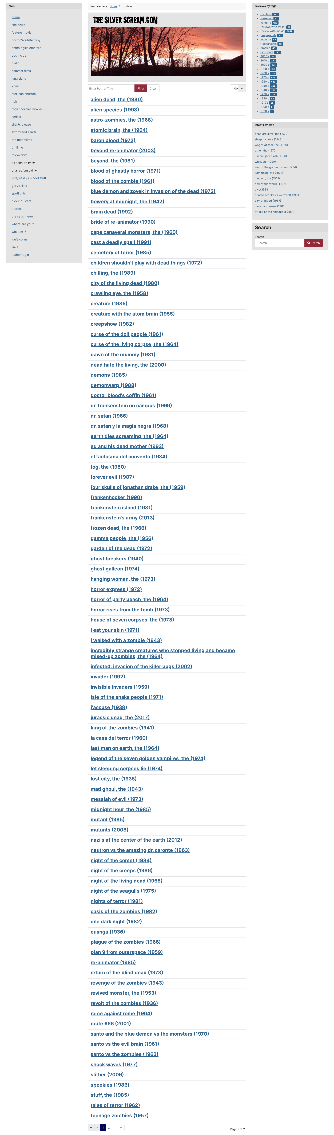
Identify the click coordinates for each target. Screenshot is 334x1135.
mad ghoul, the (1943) (117, 789)
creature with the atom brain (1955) (133, 314)
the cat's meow (22, 216)
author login (20, 254)
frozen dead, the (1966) (118, 528)
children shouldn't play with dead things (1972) (146, 263)
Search (259, 237)
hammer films (21, 71)
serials (16, 117)
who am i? (19, 232)
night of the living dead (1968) (127, 881)
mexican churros (24, 94)
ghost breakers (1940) (117, 559)
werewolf (266, 18)
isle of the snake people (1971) (127, 697)
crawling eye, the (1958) (119, 293)
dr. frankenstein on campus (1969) (131, 406)
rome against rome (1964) (121, 1013)
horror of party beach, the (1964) (129, 599)
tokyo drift (19, 155)
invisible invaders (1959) (120, 687)
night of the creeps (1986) (122, 870)
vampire (265, 22)
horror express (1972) (116, 589)
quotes (17, 209)
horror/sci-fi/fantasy (26, 40)
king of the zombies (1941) (122, 728)
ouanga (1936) (108, 932)
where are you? (23, 224)
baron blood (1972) (113, 140)
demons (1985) (109, 375)
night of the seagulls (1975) (123, 891)
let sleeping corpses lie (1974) (127, 768)
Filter (140, 88)
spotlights (19, 193)
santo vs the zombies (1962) (124, 1054)
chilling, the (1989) (113, 273)
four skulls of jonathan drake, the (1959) (138, 487)
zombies (266, 14)
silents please (21, 124)
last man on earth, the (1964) (125, 748)
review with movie (272, 31)
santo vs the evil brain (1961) (125, 1044)
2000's (264, 64)
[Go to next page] (115, 1127)
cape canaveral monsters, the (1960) (134, 232)
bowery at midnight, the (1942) (127, 201)
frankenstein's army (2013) (123, 518)
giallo (15, 63)
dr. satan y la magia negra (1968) (129, 426)
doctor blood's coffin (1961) (123, 395)
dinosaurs (266, 52)
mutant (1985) (108, 819)
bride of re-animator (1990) (123, 222)
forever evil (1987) (112, 477)
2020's (264, 56)
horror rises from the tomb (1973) (130, 610)
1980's (264, 73)
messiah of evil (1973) (117, 799)
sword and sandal (24, 132)
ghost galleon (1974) (115, 569)
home (16, 17)
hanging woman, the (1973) (123, 579)
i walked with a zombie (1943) (126, 640)
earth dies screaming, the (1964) (129, 436)
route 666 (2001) (111, 1024)
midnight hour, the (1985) (121, 809)
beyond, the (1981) (113, 161)
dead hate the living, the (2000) (128, 365)
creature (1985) (109, 303)
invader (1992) (108, 677)
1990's (264, 69)
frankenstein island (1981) (122, 508)
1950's (264, 85)
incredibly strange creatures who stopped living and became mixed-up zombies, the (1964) (163, 653)
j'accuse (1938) (109, 707)
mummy (265, 39)
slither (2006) (107, 1075)
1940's (264, 90)
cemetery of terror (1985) (121, 252)
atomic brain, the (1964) (119, 130)
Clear (153, 88)
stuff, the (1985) (110, 1095)
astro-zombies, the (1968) (122, 120)
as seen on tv (21, 163)
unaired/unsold (22, 170)
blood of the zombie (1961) (122, 181)
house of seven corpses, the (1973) (132, 620)
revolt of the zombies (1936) (124, 1003)
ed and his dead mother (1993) (127, 446)
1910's (264, 102)
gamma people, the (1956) (122, 538)
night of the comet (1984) (121, 860)
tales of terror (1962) (115, 1105)
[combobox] (280, 243)
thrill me (17, 147)
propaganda (268, 35)
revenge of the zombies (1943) (127, 983)
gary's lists (19, 186)
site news (18, 25)
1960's (264, 81)
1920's (264, 98)
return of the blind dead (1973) (127, 972)
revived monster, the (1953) (123, 993)
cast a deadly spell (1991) (121, 242)
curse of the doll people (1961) (127, 334)
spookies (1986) (110, 1085)
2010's (264, 60)
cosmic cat (19, 55)
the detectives (22, 140)
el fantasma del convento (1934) (129, 457)
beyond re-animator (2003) (123, 150)
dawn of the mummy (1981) (123, 354)
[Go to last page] (121, 1127)
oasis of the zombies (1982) (124, 911)
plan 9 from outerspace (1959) (127, 952)
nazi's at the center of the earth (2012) (136, 840)
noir (14, 101)
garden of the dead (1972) (121, 548)
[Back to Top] (328, 1128)
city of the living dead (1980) (125, 283)
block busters (21, 201)
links (15, 247)
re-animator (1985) (113, 962)
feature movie (21, 32)
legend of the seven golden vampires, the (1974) (148, 758)
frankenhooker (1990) (116, 497)
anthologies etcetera (26, 48)
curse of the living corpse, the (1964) (134, 344)
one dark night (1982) (116, 921)
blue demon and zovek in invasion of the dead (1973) (153, 191)
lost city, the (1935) (114, 779)
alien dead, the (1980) (117, 99)
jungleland (19, 78)
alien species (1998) (115, 110)
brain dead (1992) (112, 212)
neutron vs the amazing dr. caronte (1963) (140, 850)
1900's (264, 106)
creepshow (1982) (112, 324)
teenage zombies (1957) (120, 1115)
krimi (15, 86)
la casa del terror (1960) (119, 738)
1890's (264, 111)
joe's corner (20, 239)
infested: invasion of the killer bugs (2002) (141, 666)
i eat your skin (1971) (115, 630)
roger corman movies (27, 109)
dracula (265, 48)
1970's (264, 77)
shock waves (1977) (114, 1064)
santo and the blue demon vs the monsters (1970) (150, 1034)
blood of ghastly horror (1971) (126, 171)
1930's (264, 94)
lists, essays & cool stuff (29, 178)
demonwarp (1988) (113, 385)
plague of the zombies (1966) (126, 942)
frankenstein (268, 43)
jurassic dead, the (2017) (120, 717)
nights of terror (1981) (117, 901)
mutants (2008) (110, 830)
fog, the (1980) (108, 467)
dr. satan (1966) (109, 416)
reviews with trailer (272, 27)
